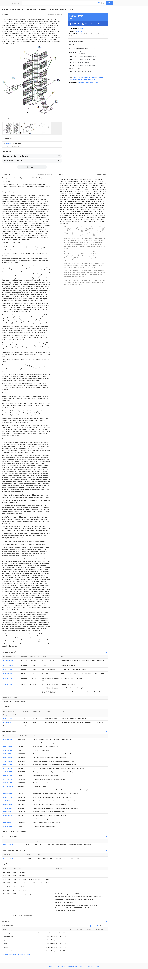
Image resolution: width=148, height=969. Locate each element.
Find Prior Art (88, 23)
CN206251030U (7, 819)
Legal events (94, 77)
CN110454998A (7, 761)
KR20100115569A (8, 665)
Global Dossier (88, 82)
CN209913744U (7, 808)
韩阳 (76, 31)
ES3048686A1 (7, 722)
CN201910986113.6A (9, 844)
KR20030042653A (8, 660)
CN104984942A (7, 750)
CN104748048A (7, 826)
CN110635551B (7, 772)
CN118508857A (7, 822)
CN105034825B (7, 764)
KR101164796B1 (8, 786)
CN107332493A (8, 684)
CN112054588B (7, 746)
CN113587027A (7, 815)
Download (94, 926)
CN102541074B (7, 775)
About (51, 966)
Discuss (96, 82)
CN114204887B (7, 790)
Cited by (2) (87, 77)
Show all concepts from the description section (17, 954)
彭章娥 (80, 31)
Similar (98, 23)
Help (97, 966)
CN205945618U (8, 678)
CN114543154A (8, 718)
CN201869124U (7, 779)
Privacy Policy (89, 966)
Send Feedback (60, 966)
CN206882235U (8, 688)
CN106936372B (7, 797)
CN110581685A (7, 754)
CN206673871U (7, 804)
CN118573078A (7, 811)
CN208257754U (7, 739)
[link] (12, 143)
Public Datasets (72, 966)
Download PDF (76, 23)
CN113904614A (7, 801)
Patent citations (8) (77, 77)
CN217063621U (7, 757)
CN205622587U (8, 669)
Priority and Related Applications (85, 79)
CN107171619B (7, 743)
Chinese (82, 28)
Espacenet (81, 82)
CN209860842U (7, 793)
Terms (81, 966)
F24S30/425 (8, 143)
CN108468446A (8, 692)
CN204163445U (7, 783)
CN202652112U (7, 768)
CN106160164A (8, 673)
